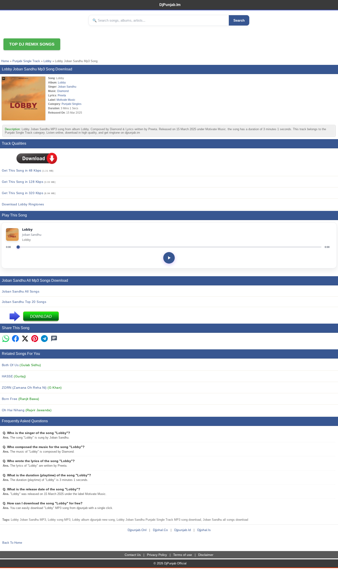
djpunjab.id (182, 530)
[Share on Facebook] (15, 339)
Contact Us (133, 555)
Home (5, 61)
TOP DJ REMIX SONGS (31, 44)
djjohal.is (204, 530)
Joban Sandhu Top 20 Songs (24, 302)
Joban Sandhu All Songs (20, 291)
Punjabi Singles (71, 103)
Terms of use (182, 555)
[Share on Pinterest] (34, 339)
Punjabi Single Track (26, 61)
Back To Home (12, 542)
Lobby (47, 61)
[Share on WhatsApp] (5, 339)
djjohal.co (160, 530)
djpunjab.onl (137, 530)
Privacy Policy (157, 555)
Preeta (62, 95)
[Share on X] (25, 339)
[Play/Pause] (169, 258)
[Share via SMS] (54, 339)
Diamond (63, 90)
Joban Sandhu (67, 86)
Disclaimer (205, 555)
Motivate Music (66, 99)
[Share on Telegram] (44, 339)
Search (239, 20)
